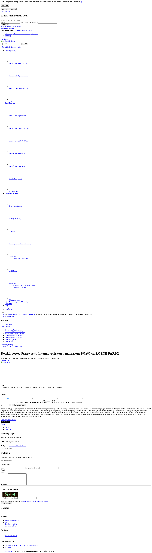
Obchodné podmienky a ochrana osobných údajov (21, 34)
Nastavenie (5, 5)
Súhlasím (13, 9)
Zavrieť (3, 424)
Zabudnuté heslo (16, 26)
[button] (76, 461)
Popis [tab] (7, 427)
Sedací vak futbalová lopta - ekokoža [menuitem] (25, 285)
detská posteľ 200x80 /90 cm (14, 334)
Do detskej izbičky (7, 345)
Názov (3, 472)
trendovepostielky (11, 526)
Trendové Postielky (11, 524)
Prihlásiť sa (5, 24)
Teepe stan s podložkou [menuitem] (21, 258)
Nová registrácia (6, 26)
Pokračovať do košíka (8, 28)
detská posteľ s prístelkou (13, 330)
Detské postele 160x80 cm (13, 335)
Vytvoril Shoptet (8, 551)
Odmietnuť (5, 9)
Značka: (5, 360)
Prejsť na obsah (6, 11)
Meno (3, 468)
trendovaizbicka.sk (11, 536)
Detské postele (5, 326)
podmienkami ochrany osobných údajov (35, 501)
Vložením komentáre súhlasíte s (24, 501)
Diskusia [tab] (8, 429)
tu (81, 2)
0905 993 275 (9, 522)
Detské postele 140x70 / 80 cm (15, 332)
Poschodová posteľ (11, 339)
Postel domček (9, 341)
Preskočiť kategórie (8, 316)
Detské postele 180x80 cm (13, 337)
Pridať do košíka (20, 405)
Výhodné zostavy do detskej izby (12, 346)
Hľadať (25, 44)
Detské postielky (6, 324)
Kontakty (8, 36)
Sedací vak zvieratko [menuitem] (20, 287)
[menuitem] (10, 50)
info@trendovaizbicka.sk (13, 520)
